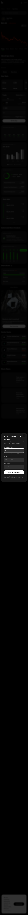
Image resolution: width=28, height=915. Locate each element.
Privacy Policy (20, 478)
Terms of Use (12, 478)
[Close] (24, 435)
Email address (7, 463)
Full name (6, 456)
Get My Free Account (14, 472)
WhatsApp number (8, 447)
